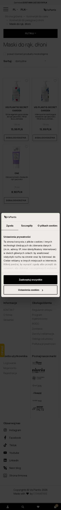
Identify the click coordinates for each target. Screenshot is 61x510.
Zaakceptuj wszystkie (30, 279)
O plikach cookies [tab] (47, 225)
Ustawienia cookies (28, 290)
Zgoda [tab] (9, 225)
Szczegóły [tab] (27, 225)
